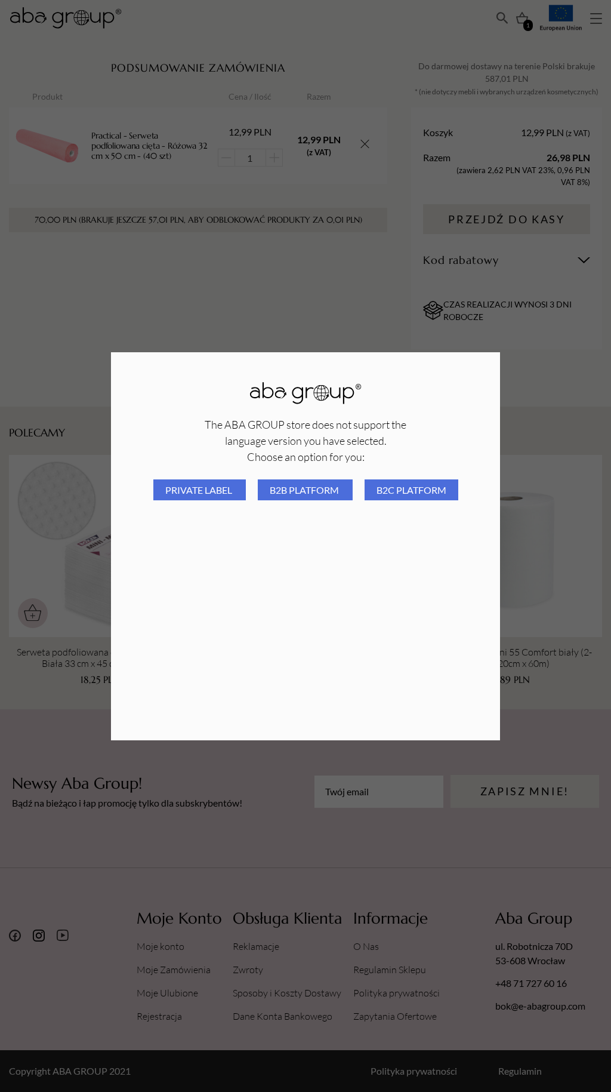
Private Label (199, 490)
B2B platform (305, 490)
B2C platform (411, 490)
